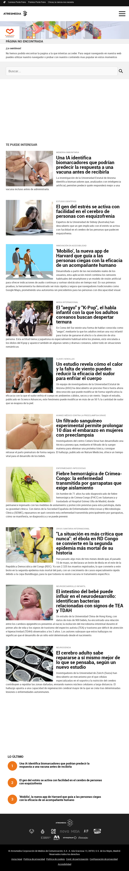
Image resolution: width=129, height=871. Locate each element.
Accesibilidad (64, 864)
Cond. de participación (77, 859)
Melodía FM (56, 837)
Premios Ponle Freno (37, 2)
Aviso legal (16, 859)
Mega (75, 831)
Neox (53, 831)
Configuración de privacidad (104, 859)
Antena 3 (31, 831)
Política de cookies (55, 859)
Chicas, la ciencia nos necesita (61, 2)
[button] (120, 13)
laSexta (42, 831)
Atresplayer (70, 837)
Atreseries (86, 831)
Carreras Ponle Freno (17, 2)
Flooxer (83, 837)
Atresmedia (64, 823)
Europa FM (45, 837)
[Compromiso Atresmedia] (10, 33)
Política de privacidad (34, 859)
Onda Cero (97, 831)
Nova (64, 831)
